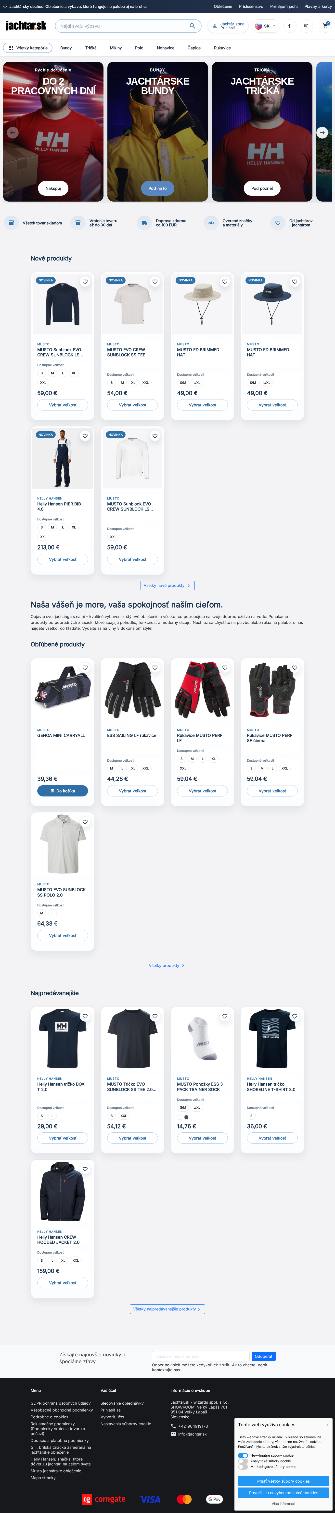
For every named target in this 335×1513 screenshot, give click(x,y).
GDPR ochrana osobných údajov (61, 1403)
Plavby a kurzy (318, 6)
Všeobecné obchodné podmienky (62, 1410)
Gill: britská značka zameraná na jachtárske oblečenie (61, 1450)
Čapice (194, 47)
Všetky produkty (167, 965)
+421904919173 (193, 1426)
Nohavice (165, 47)
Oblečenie (223, 6)
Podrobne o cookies (49, 1416)
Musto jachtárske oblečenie (56, 1470)
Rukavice (222, 47)
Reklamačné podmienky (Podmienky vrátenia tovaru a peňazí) (58, 1428)
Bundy (66, 47)
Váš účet (108, 1390)
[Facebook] (289, 26)
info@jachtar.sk (192, 1434)
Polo (139, 47)
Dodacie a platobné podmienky (60, 1440)
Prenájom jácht (284, 6)
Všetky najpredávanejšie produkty (167, 1309)
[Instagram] (306, 26)
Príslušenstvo (251, 6)
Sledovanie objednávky (122, 1403)
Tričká (91, 47)
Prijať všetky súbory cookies (283, 1481)
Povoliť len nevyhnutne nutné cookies (283, 1492)
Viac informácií (283, 1503)
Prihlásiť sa (111, 1410)
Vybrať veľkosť (63, 404)
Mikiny (116, 47)
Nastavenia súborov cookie (126, 1423)
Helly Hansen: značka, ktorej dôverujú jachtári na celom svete (61, 1461)
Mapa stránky (43, 1477)
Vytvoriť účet (112, 1416)
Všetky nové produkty (168, 586)
